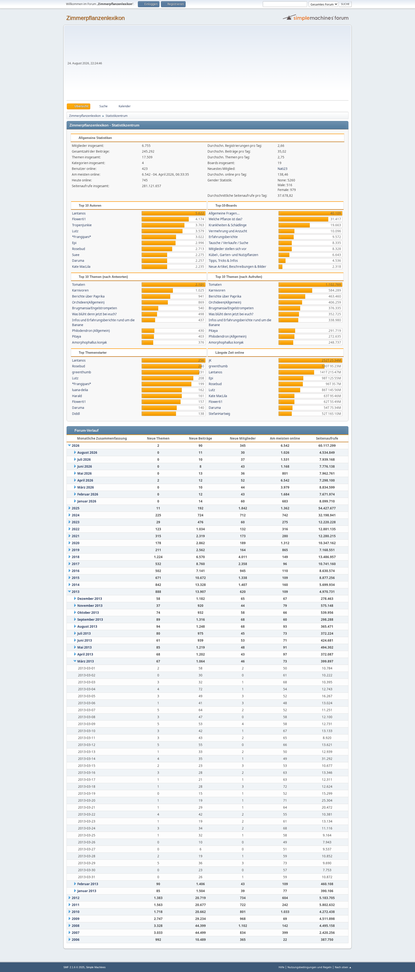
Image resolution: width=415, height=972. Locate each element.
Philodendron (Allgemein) (91, 330)
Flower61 (79, 219)
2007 (75, 932)
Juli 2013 (84, 633)
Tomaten (78, 284)
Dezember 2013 (89, 598)
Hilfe (281, 967)
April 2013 (85, 654)
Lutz (75, 231)
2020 (75, 543)
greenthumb (81, 372)
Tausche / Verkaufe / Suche (228, 243)
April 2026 (85, 480)
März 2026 (85, 487)
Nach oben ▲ (343, 967)
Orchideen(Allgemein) (88, 302)
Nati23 (282, 169)
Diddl (76, 413)
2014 (75, 585)
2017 (75, 564)
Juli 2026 (84, 459)
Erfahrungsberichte (223, 237)
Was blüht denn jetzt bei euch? (94, 314)
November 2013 (90, 605)
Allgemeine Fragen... (224, 213)
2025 (75, 508)
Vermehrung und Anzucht (228, 231)
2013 (75, 592)
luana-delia (80, 390)
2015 (75, 578)
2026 (75, 445)
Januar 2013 (86, 891)
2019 (75, 550)
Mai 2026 (84, 473)
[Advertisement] (225, 64)
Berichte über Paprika (88, 296)
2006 (75, 939)
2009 (75, 919)
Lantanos (78, 213)
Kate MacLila (81, 266)
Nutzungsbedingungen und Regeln (309, 967)
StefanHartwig (219, 413)
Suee (75, 255)
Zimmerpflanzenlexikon (95, 18)
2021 (75, 536)
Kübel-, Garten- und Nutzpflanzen (233, 255)
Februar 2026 (87, 494)
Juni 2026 (84, 466)
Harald (77, 396)
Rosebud (78, 249)
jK (210, 360)
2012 (75, 898)
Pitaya (76, 336)
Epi (74, 243)
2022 (75, 529)
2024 (75, 515)
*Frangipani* (81, 237)
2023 (75, 522)
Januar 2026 (86, 501)
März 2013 (85, 661)
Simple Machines (96, 967)
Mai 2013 (84, 647)
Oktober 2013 (88, 612)
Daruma (78, 260)
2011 (75, 905)
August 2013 (87, 626)
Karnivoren (80, 290)
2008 (75, 926)
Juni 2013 (84, 640)
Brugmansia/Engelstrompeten (94, 308)
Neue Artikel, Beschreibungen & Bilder (237, 266)
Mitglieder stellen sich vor (228, 249)
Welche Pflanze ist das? (225, 219)
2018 (75, 557)
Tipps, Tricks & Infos (223, 260)
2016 (75, 571)
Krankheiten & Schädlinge (228, 225)
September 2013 (90, 619)
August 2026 (87, 452)
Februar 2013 (87, 884)
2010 (75, 912)
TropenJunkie (82, 225)
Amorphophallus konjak (89, 342)
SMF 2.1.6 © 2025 (74, 967)
